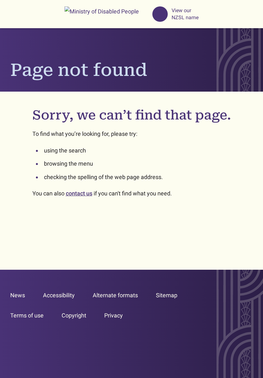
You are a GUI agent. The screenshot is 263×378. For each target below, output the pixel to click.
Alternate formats (115, 295)
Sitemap (166, 295)
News (17, 295)
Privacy (113, 315)
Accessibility (59, 295)
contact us (79, 193)
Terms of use (27, 315)
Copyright (74, 315)
